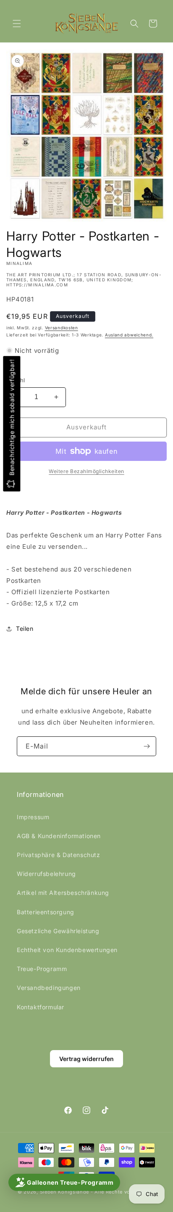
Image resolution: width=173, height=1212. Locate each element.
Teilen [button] (25, 628)
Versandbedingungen (49, 987)
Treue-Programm (42, 968)
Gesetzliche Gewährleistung (58, 930)
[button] (17, 23)
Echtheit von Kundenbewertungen (67, 949)
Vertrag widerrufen (86, 1058)
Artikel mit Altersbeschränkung (63, 892)
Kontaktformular (40, 1007)
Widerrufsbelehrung (46, 873)
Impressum (33, 816)
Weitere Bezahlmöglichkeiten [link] (86, 471)
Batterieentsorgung (45, 912)
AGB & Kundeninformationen (59, 835)
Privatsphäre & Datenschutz (58, 854)
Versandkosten (61, 327)
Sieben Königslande (64, 1192)
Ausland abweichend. (129, 334)
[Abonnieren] (146, 746)
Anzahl (15, 380)
